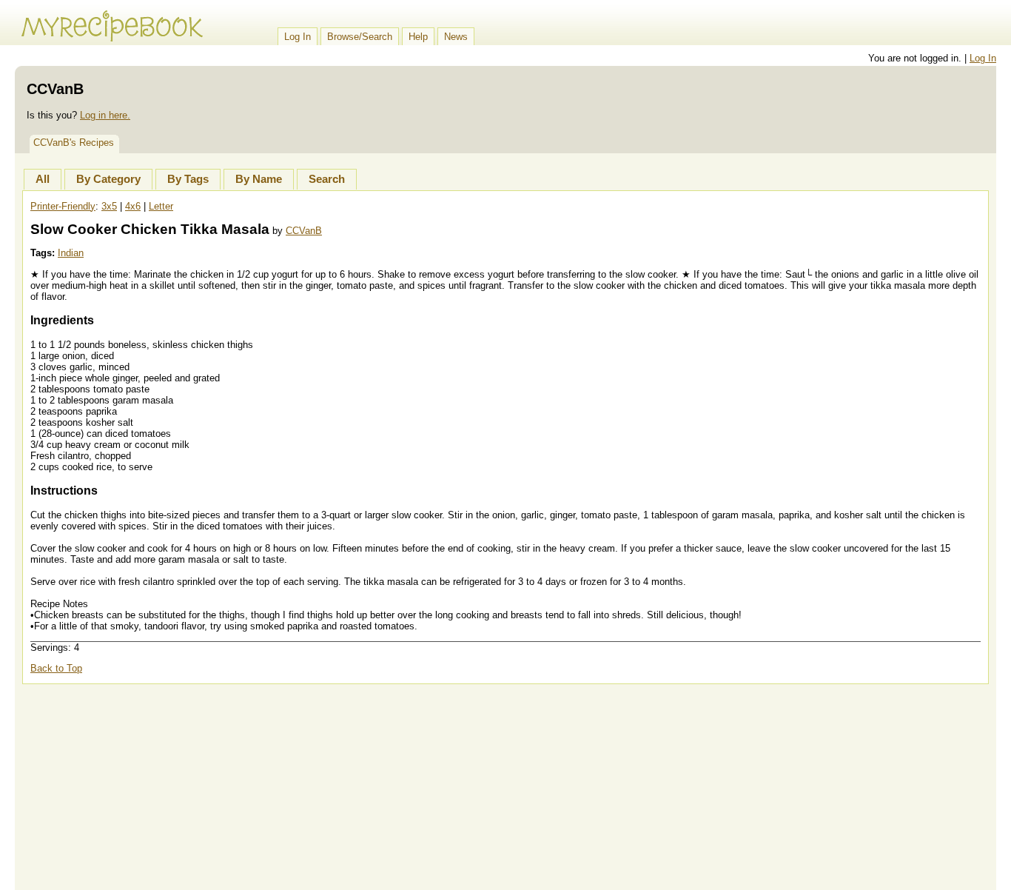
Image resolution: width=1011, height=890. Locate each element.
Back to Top (56, 668)
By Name (258, 179)
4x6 (133, 206)
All (43, 179)
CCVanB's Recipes (73, 142)
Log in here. (105, 115)
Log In (297, 36)
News (456, 36)
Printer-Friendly (62, 206)
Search (327, 179)
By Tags (188, 179)
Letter (161, 206)
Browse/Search (359, 36)
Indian (71, 252)
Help (418, 36)
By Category (108, 179)
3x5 (109, 206)
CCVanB (304, 230)
